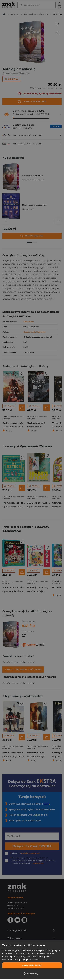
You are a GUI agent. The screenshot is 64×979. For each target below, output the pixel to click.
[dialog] (32, 959)
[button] (32, 973)
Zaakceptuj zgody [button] (32, 965)
